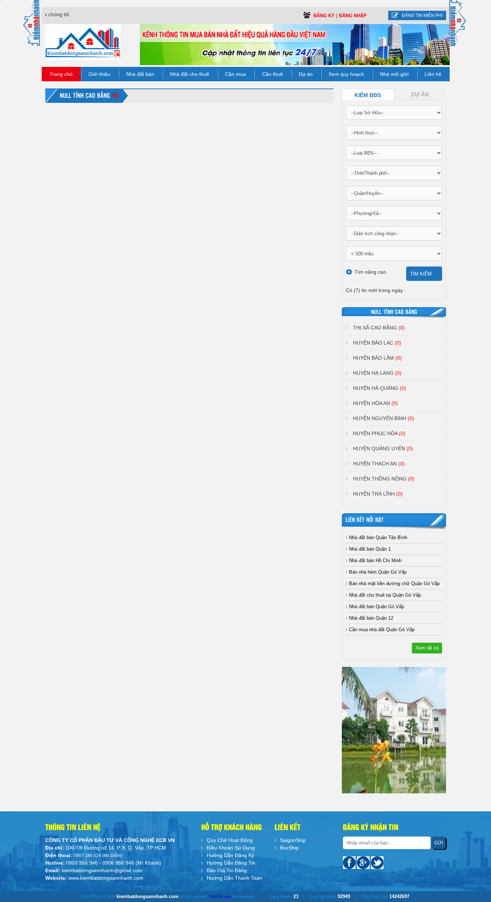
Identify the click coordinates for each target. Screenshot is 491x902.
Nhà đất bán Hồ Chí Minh (374, 560)
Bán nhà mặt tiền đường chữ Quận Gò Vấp (394, 583)
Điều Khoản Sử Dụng (231, 848)
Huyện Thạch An (379, 463)
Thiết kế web (220, 896)
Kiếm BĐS (367, 95)
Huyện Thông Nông (383, 479)
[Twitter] (377, 862)
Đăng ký (324, 15)
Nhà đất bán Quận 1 (369, 549)
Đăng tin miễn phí (422, 15)
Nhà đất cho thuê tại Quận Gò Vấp (384, 595)
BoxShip (289, 848)
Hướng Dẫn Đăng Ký (230, 855)
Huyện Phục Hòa (379, 433)
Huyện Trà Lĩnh (378, 494)
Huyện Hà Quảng (379, 388)
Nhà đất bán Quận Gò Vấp (376, 606)
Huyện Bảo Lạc (377, 343)
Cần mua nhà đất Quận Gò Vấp (381, 629)
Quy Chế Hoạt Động (230, 840)
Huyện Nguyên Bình (383, 418)
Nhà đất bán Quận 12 (370, 618)
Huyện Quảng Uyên (383, 448)
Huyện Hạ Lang (377, 373)
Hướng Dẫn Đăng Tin (231, 863)
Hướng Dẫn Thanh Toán (234, 878)
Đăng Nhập (353, 15)
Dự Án (420, 94)
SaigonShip (293, 840)
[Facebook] (350, 862)
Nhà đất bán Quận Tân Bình (377, 537)
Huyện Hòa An (375, 403)
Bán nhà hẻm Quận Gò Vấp (377, 572)
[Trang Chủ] (83, 42)
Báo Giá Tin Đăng (227, 870)
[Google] (364, 862)
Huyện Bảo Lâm (377, 358)
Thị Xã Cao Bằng (379, 328)
